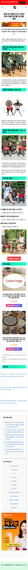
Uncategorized (14, 466)
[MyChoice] (14, 7)
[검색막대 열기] (2, 7)
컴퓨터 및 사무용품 (14, 500)
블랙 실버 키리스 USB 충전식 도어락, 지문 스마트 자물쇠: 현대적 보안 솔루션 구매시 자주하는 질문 (14, 425)
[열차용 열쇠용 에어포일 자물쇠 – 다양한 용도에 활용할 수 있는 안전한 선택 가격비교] (14, 397)
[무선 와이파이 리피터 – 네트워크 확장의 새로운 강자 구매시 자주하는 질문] (14, 384)
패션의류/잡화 (14, 504)
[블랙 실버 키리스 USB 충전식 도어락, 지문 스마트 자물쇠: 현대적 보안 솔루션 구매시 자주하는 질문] (14, 370)
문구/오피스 (14, 477)
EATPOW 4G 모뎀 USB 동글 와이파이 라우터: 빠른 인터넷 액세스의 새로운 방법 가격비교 (14, 444)
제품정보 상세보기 (14, 259)
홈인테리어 (14, 507)
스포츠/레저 (14, 485)
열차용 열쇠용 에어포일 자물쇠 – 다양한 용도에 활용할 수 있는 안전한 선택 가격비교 (14, 437)
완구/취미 (14, 488)
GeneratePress (21, 567)
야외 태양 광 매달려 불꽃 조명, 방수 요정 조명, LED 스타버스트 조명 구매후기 (14, 452)
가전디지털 (14, 470)
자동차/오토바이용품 (14, 492)
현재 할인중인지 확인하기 (14, 305)
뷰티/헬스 (14, 481)
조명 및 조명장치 (14, 496)
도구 (14, 473)
